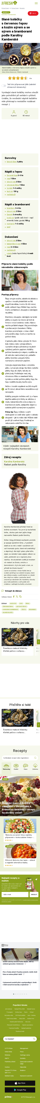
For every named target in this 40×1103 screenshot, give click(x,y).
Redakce (22, 1070)
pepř (8, 227)
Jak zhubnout (8, 1009)
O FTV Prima (8, 1048)
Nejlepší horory (31, 1009)
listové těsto (12, 161)
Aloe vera (27, 1021)
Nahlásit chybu (9, 1076)
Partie (25, 1012)
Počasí (31, 1012)
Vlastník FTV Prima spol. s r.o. (10, 1071)
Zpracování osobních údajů (26, 1063)
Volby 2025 (22, 1018)
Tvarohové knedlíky (14, 1028)
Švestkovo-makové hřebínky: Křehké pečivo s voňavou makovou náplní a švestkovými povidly (16, 650)
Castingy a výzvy (25, 1055)
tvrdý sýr (10, 218)
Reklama (7, 1055)
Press (22, 1051)
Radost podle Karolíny (21, 535)
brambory (11, 208)
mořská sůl (11, 194)
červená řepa (12, 175)
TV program (10, 1012)
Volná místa (8, 1051)
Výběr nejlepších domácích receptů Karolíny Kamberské (17, 447)
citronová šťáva (13, 185)
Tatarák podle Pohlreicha (16, 1021)
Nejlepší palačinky (26, 1028)
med (8, 178)
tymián (9, 188)
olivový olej (11, 182)
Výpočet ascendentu (27, 1025)
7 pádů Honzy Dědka (11, 1018)
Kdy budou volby (9, 1015)
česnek (9, 214)
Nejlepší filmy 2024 (20, 1009)
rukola (9, 253)
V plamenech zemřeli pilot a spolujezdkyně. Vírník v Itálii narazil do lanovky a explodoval (19, 984)
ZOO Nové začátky (20, 1015)
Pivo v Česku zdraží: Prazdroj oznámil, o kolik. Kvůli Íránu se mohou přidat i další (20, 973)
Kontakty (22, 1058)
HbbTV (7, 1058)
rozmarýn (11, 224)
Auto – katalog (31, 1015)
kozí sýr (10, 191)
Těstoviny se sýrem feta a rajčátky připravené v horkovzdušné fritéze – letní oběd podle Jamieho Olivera (19, 837)
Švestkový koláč (20, 1031)
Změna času (18, 1012)
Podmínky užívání (10, 1061)
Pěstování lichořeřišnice (13, 1025)
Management (24, 1048)
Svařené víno (30, 1018)
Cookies (7, 1067)
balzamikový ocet (14, 244)
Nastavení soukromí (26, 1076)
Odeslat (34, 894)
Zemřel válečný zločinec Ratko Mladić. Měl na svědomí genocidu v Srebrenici (18, 963)
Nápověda (23, 1067)
